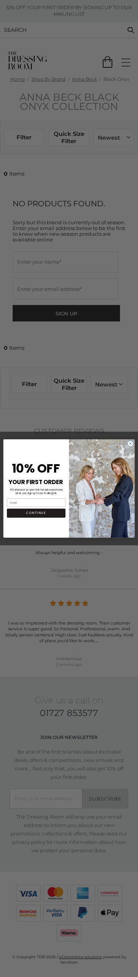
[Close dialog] (130, 444)
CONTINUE (36, 513)
